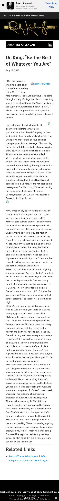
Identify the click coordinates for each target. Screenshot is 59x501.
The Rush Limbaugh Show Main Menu (25, 15)
